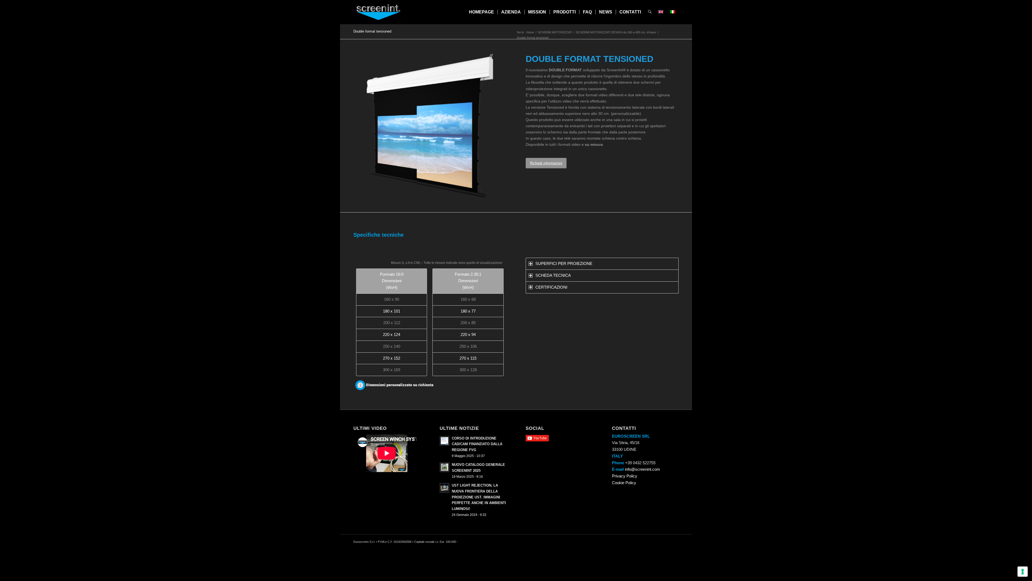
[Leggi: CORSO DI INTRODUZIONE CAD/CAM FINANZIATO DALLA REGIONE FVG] (444, 441)
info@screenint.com (642, 469)
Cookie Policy (624, 482)
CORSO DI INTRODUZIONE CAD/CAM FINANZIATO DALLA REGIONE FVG (477, 444)
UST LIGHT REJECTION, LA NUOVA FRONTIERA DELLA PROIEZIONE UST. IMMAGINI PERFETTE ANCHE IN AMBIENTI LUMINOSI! (479, 497)
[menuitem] (481, 12)
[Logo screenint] (378, 12)
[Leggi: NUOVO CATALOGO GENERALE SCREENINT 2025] (444, 467)
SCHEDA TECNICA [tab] (553, 275)
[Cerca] (649, 12)
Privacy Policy (624, 476)
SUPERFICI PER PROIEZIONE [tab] (563, 263)
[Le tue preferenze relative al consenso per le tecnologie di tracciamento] (1022, 571)
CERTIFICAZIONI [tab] (551, 287)
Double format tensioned (372, 31)
